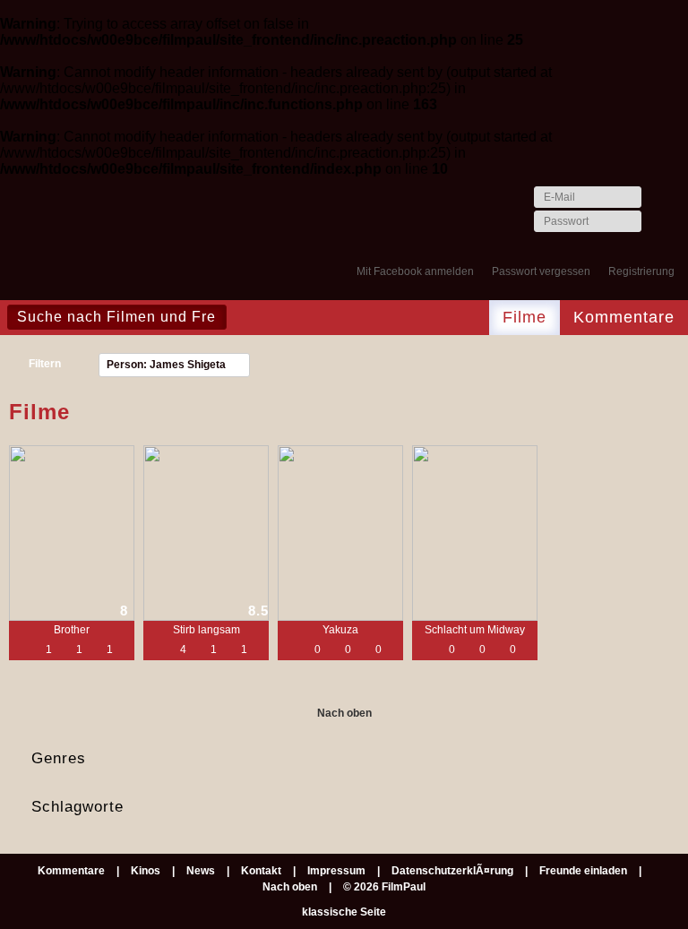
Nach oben (344, 713)
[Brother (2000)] (71, 533)
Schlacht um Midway (475, 630)
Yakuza (340, 630)
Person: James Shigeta (166, 364)
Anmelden (659, 222)
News (200, 870)
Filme (524, 317)
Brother (72, 630)
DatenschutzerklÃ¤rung (452, 870)
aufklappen (672, 759)
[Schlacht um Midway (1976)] (475, 533)
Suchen (245, 317)
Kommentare (624, 317)
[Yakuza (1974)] (340, 533)
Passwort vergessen (541, 271)
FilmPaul (84, 242)
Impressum (336, 870)
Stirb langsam (206, 630)
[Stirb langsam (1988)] (206, 533)
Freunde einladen (583, 870)
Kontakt (261, 870)
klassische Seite (344, 912)
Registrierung (641, 271)
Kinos (145, 870)
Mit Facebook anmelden (415, 271)
